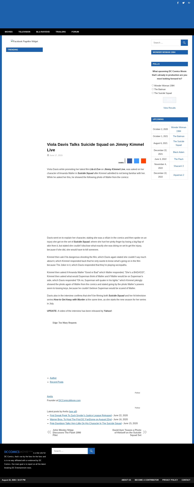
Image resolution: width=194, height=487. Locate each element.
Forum (75, 32)
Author (53, 378)
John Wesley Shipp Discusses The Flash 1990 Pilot (67, 432)
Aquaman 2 (178, 175)
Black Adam (178, 152)
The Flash (178, 159)
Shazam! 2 (179, 166)
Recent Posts (56, 382)
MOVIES (8, 32)
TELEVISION (24, 32)
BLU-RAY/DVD (43, 32)
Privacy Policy (170, 480)
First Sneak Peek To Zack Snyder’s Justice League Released (81, 415)
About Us (126, 480)
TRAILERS (61, 32)
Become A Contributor (147, 480)
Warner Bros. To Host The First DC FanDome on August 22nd (81, 419)
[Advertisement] (108, 11)
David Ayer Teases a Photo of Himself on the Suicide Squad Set (126, 432)
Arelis (50, 396)
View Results (169, 108)
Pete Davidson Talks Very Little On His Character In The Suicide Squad (86, 423)
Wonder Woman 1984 (164, 85)
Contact (186, 480)
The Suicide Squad (163, 93)
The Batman (160, 89)
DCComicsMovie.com (70, 400)
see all (73, 411)
